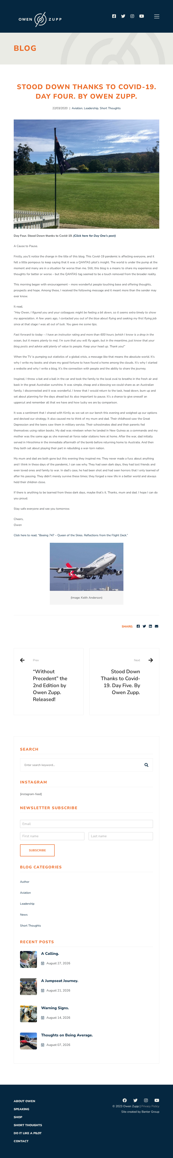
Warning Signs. (55, 1007)
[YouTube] (141, 16)
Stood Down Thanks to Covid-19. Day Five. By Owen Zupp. (120, 677)
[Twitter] (123, 16)
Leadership (91, 108)
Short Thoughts (110, 108)
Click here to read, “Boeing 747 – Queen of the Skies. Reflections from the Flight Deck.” (71, 535)
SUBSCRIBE (37, 850)
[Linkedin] (150, 626)
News (24, 915)
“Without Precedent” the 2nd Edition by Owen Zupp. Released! (50, 680)
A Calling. (50, 953)
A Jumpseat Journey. (59, 980)
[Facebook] (114, 16)
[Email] (156, 626)
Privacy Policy (150, 1106)
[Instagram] (132, 16)
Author (24, 882)
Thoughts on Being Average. (67, 1035)
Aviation (77, 108)
